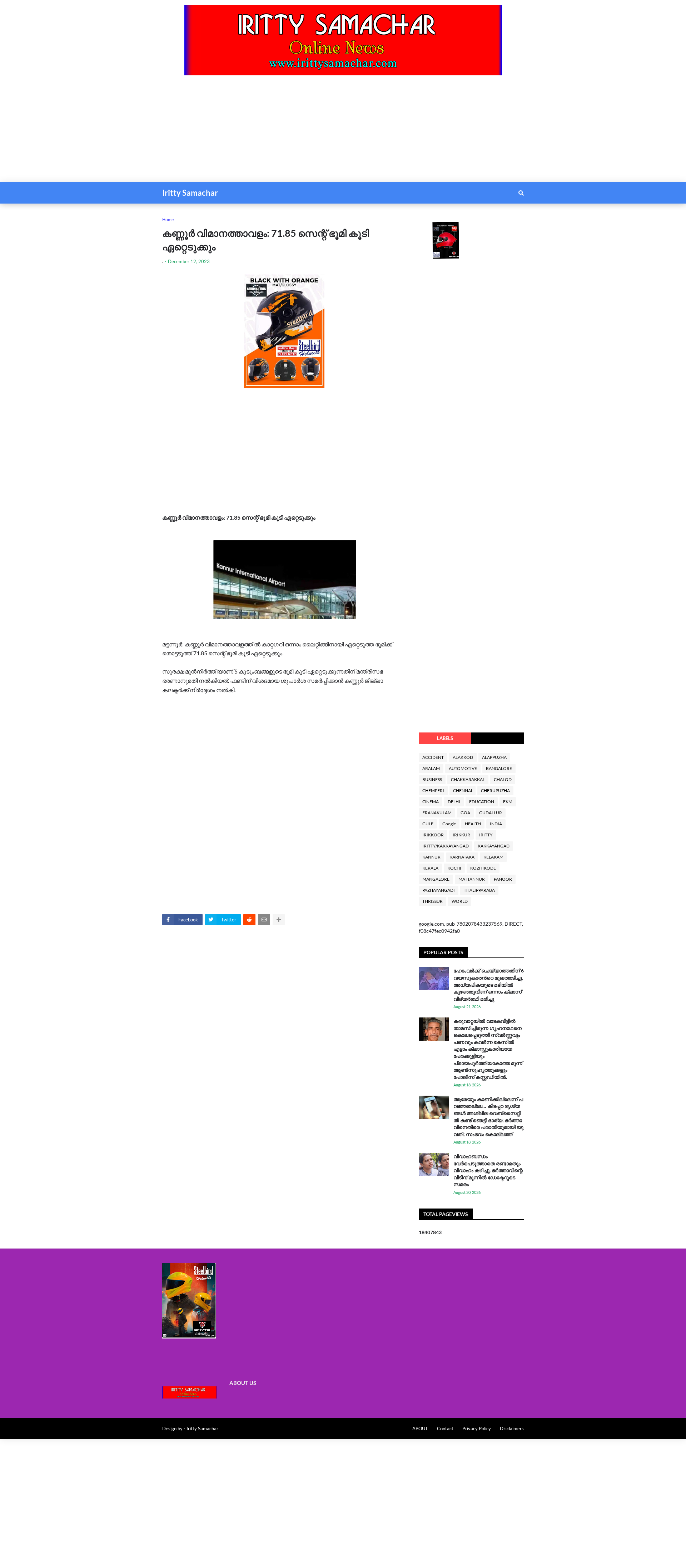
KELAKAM (493, 857)
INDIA (496, 823)
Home (168, 219)
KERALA (430, 868)
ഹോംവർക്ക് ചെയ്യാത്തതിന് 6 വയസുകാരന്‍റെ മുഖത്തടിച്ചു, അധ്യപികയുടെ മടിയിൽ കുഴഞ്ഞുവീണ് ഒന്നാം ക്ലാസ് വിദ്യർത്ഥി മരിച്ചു (488, 984)
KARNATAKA (461, 857)
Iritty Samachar (190, 192)
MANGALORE (435, 879)
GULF (427, 823)
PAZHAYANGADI (438, 890)
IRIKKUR (461, 834)
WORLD (460, 901)
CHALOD (503, 779)
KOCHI (454, 868)
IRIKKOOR (433, 834)
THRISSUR (432, 901)
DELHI (454, 801)
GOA (465, 812)
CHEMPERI (433, 790)
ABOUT (420, 1428)
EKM (507, 801)
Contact (445, 1428)
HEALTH (473, 823)
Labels (445, 738)
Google (449, 823)
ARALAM (431, 768)
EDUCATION (481, 801)
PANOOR (503, 879)
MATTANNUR (471, 879)
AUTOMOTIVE (463, 768)
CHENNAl (462, 790)
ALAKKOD (463, 757)
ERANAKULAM (437, 812)
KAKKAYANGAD (493, 846)
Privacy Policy (476, 1428)
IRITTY (486, 834)
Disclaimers (512, 1428)
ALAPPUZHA (494, 757)
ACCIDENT (433, 757)
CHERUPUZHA (495, 790)
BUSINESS (432, 779)
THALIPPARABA (479, 890)
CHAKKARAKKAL (468, 779)
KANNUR (431, 857)
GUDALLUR (490, 812)
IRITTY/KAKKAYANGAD (445, 846)
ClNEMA (430, 801)
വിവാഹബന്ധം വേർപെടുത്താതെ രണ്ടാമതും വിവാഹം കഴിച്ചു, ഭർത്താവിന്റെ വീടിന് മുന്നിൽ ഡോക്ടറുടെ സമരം (488, 1170)
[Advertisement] (214, 132)
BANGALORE (499, 768)
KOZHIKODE (483, 868)
